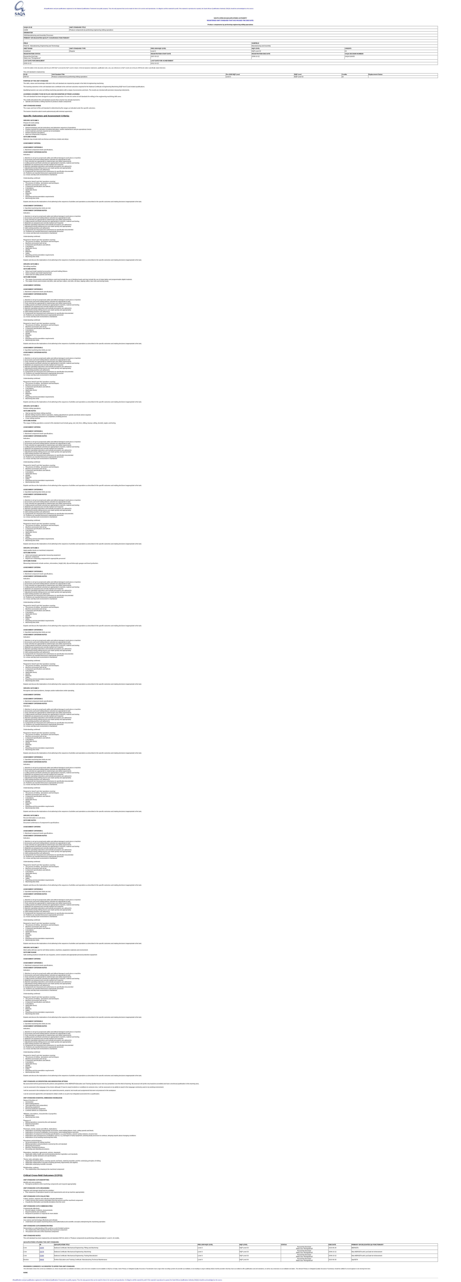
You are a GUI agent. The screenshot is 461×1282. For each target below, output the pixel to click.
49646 (42, 1260)
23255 (42, 1248)
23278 (42, 1252)
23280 (42, 1256)
